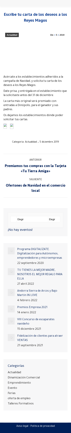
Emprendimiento (19, 383)
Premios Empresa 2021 (32, 307)
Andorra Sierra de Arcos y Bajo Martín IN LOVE (37, 293)
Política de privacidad (42, 426)
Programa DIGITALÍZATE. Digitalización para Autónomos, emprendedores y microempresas (39, 254)
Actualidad (12, 35)
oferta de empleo (19, 398)
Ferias (12, 393)
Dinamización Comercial (24, 377)
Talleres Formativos (21, 403)
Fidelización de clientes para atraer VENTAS (40, 338)
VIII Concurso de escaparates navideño (35, 322)
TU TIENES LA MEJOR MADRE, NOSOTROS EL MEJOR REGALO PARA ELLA (39, 275)
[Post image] (11, 250)
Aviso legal (22, 426)
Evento (12, 388)
